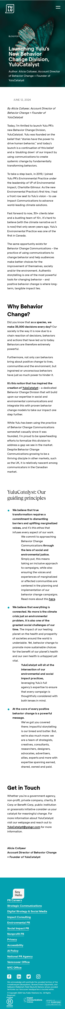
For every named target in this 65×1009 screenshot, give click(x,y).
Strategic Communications (24, 906)
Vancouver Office (18, 962)
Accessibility (15, 945)
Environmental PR (18, 923)
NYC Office (14, 968)
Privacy (12, 940)
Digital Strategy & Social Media (27, 911)
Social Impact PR (18, 928)
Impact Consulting (19, 917)
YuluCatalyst (30, 388)
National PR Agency (20, 957)
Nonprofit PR (15, 934)
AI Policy (12, 951)
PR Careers (14, 900)
